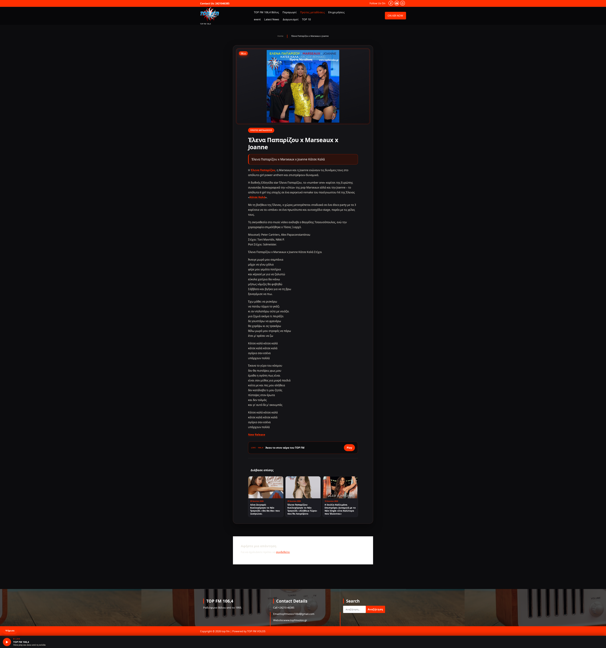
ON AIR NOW (395, 15)
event (257, 19)
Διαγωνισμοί (291, 19)
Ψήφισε (10, 630)
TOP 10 (306, 19)
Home (280, 36)
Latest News (271, 19)
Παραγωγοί (289, 12)
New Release (256, 434)
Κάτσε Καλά (257, 197)
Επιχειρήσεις (336, 12)
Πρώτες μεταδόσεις (312, 12)
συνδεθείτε (283, 552)
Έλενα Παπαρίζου (263, 170)
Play (349, 447)
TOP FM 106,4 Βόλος (266, 12)
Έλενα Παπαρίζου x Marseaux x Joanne (310, 36)
